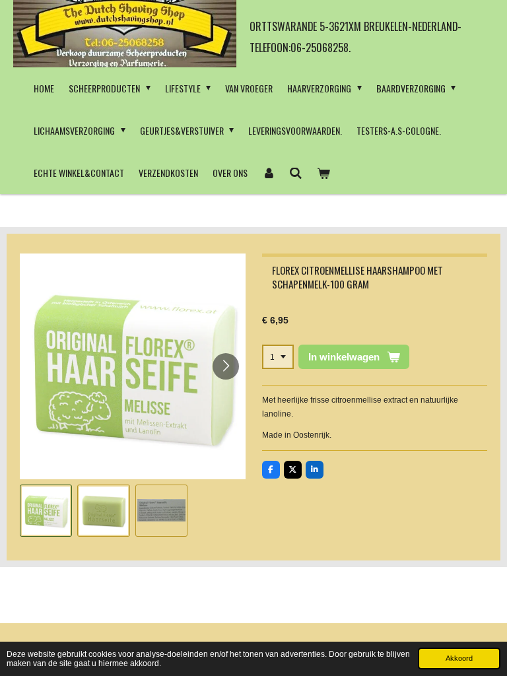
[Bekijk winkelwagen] (323, 173)
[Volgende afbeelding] (226, 366)
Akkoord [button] (459, 658)
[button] (46, 511)
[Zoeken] (296, 173)
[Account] (269, 173)
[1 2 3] (278, 357)
